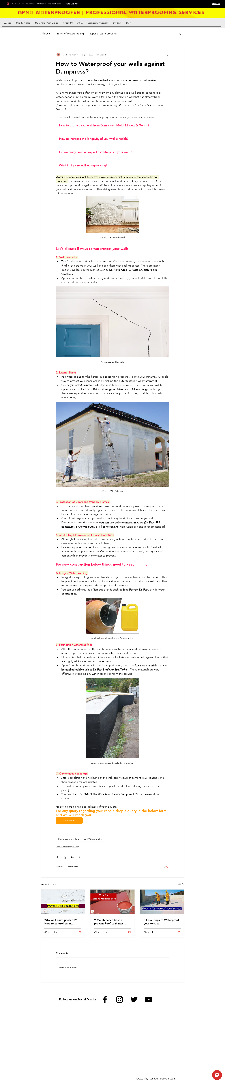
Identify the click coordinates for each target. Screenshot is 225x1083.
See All (181, 883)
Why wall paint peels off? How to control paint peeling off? (60, 921)
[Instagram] (119, 999)
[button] (180, 33)
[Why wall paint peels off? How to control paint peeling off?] (63, 902)
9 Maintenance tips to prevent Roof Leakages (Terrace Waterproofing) (109, 921)
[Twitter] (134, 999)
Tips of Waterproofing (68, 839)
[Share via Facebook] (57, 857)
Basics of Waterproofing (70, 33)
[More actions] (167, 55)
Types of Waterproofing (103, 33)
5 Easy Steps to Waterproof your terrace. (161, 921)
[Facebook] (105, 999)
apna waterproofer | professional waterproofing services (111, 12)
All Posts (45, 33)
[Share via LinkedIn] (72, 857)
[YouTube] (148, 999)
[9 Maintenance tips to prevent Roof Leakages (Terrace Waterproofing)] (112, 902)
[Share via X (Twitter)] (64, 857)
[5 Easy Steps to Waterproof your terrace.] (162, 902)
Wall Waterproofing (93, 839)
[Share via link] (79, 857)
